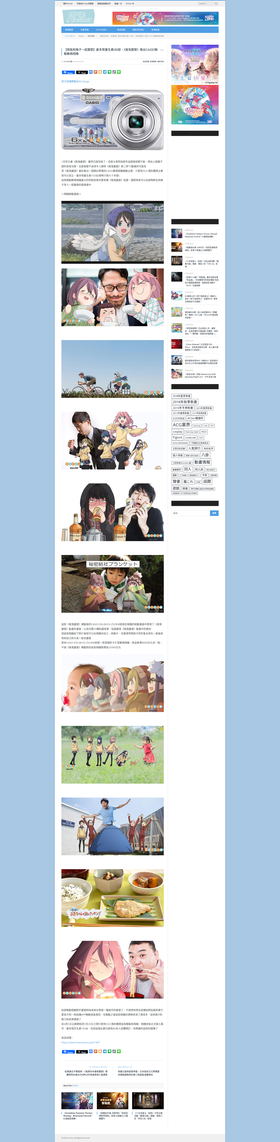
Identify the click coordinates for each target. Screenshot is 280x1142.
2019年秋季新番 (199, 413)
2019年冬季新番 (183, 408)
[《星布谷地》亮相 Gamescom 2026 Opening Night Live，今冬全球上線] (176, 373)
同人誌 (199, 469)
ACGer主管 (68, 61)
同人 (187, 469)
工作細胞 (183, 475)
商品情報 (121, 29)
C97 (212, 425)
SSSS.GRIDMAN (180, 442)
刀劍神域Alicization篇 (182, 463)
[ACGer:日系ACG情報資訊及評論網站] (78, 16)
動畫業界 (177, 469)
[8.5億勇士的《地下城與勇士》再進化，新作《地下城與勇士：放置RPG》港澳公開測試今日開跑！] (176, 295)
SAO (201, 437)
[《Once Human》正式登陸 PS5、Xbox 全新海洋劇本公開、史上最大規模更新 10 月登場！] (176, 344)
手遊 (204, 475)
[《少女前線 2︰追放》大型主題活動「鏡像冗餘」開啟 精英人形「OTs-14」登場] (148, 1100)
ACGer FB (130, 3)
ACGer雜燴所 (195, 418)
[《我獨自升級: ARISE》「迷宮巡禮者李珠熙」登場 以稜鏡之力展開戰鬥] (112, 1100)
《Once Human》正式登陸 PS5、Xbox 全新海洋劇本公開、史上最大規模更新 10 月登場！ (201, 347)
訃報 (198, 482)
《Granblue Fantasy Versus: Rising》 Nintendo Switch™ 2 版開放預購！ (77, 1116)
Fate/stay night (192, 432)
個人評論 (178, 455)
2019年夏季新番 (204, 408)
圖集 (175, 475)
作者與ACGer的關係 (85, 3)
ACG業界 (181, 425)
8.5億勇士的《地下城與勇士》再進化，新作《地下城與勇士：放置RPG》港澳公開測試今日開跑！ (201, 299)
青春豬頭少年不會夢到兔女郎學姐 (185, 493)
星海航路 (155, 29)
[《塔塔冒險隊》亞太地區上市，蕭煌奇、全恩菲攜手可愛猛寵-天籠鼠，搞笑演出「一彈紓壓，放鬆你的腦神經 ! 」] (176, 328)
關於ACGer (68, 3)
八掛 (205, 454)
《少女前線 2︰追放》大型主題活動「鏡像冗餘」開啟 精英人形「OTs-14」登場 (148, 1116)
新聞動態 (69, 29)
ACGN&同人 (101, 29)
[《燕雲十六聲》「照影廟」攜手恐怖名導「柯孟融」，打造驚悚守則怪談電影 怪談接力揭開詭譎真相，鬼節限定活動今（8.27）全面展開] (176, 276)
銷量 (185, 488)
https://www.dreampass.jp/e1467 (80, 1042)
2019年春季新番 (181, 413)
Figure (177, 437)
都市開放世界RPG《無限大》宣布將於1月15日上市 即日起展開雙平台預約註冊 (201, 362)
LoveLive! (191, 437)
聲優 (176, 481)
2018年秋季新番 (185, 402)
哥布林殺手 (210, 470)
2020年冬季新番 (178, 418)
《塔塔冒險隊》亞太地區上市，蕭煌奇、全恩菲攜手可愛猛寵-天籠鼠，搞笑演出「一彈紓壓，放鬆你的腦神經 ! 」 (201, 331)
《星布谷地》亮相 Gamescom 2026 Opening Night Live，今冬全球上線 (200, 375)
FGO (203, 431)
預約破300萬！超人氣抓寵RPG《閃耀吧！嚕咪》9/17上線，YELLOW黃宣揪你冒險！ (201, 315)
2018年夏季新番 (181, 396)
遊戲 (176, 488)
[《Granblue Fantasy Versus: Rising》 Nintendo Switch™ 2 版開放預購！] (77, 1100)
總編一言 (118, 3)
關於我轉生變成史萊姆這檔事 (202, 489)
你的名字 (208, 448)
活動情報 (84, 29)
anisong (197, 425)
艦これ (188, 481)
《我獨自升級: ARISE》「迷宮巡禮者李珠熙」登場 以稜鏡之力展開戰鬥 (113, 1116)
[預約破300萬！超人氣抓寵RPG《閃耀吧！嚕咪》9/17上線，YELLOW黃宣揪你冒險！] (176, 311)
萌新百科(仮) (138, 29)
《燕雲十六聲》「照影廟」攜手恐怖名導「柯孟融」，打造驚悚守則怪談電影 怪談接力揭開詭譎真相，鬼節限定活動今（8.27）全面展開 (202, 281)
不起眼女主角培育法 (199, 443)
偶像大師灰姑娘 (192, 456)
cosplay (177, 431)
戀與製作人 (194, 475)
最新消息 (160, 61)
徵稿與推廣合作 (104, 3)
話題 (207, 481)
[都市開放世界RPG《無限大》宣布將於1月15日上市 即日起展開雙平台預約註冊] (176, 360)
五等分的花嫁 (179, 448)
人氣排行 (194, 448)
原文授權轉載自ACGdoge (75, 81)
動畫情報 (202, 462)
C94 (205, 425)
